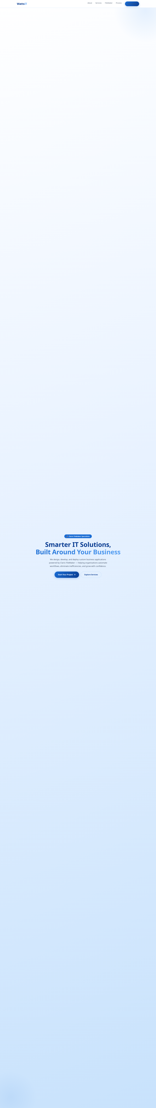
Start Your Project (65, 574)
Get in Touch (132, 4)
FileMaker (108, 3)
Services (98, 3)
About (90, 3)
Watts (22, 4)
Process (119, 3)
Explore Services (91, 574)
